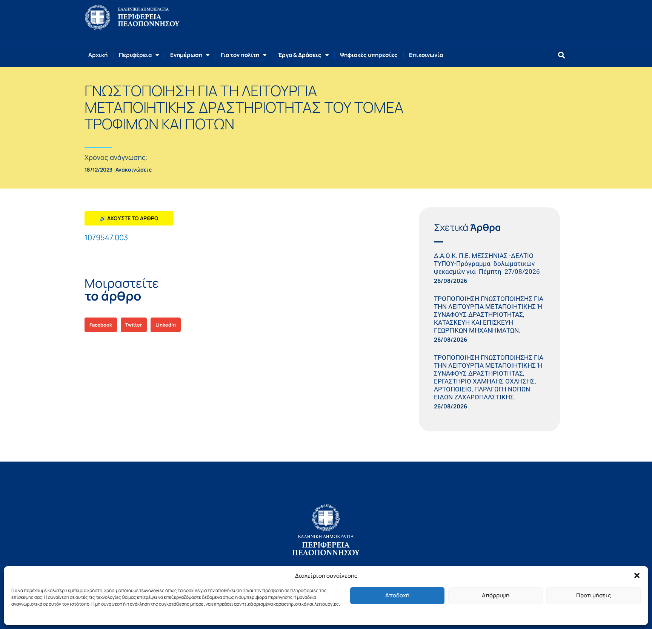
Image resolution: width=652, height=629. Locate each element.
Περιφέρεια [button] (135, 55)
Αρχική (98, 55)
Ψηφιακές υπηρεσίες (369, 55)
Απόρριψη (495, 595)
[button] (637, 575)
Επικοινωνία (426, 55)
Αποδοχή (397, 595)
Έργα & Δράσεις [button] (299, 55)
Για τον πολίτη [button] (240, 55)
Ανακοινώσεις (133, 169)
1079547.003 (106, 237)
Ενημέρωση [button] (186, 55)
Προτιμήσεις (593, 595)
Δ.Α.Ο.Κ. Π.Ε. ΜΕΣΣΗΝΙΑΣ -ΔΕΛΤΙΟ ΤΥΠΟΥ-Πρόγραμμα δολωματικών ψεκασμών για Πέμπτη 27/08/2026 (488, 263)
